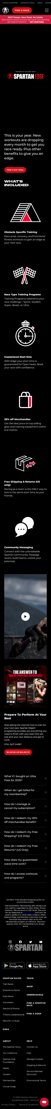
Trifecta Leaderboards (13, 1014)
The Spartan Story (12, 1047)
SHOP (30, 986)
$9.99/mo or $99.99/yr (18, 752)
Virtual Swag (9, 1086)
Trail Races (8, 984)
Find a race (22, 10)
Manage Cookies (35, 1059)
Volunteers (8, 1002)
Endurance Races (11, 990)
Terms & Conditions (28, 1104)
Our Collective (10, 1053)
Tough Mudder (10, 3)
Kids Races (8, 996)
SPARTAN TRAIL (28, 3)
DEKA (39, 3)
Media (6, 1068)
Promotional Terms (36, 1080)
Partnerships (9, 1080)
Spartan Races (12, 978)
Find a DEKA (34, 1013)
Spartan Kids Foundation (9, 1060)
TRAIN (30, 978)
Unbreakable (35, 995)
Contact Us (32, 1047)
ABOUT (7, 1041)
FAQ (29, 1053)
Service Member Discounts (35, 1073)
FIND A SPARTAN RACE (36, 1004)
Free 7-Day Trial (15, 170)
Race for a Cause (11, 1020)
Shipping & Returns (36, 1065)
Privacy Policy (8, 1104)
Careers (6, 1074)
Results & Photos (11, 1008)
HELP (29, 1041)
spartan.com (28, 912)
